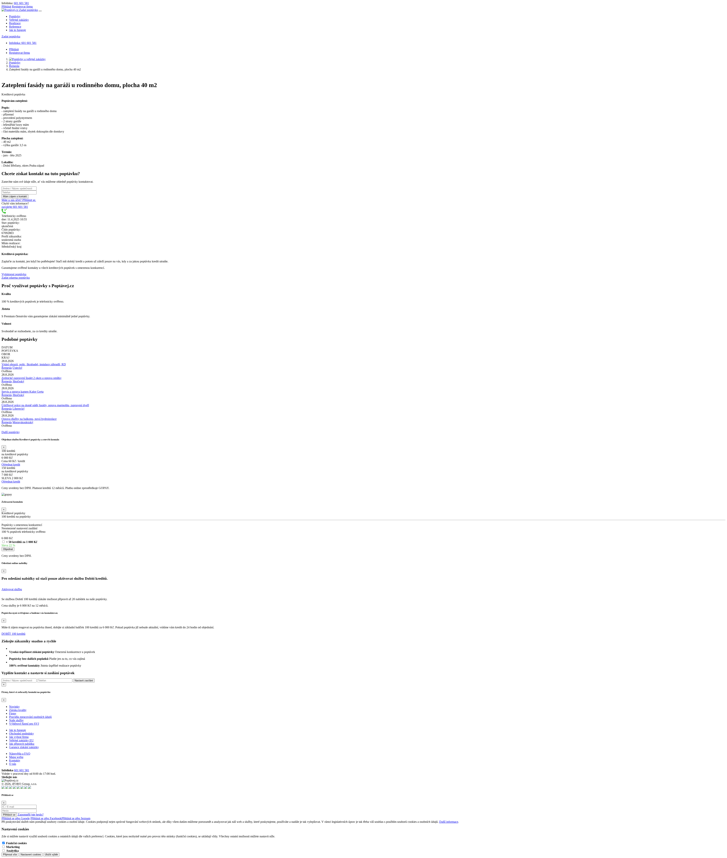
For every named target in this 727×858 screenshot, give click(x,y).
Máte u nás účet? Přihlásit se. (19, 200)
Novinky (14, 706)
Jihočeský (18, 381)
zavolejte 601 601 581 (15, 206)
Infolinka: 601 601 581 (23, 42)
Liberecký (18, 408)
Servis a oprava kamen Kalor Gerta (23, 391)
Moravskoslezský (22, 422)
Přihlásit (6, 6)
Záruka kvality (18, 710)
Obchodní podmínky (21, 733)
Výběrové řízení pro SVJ (24, 723)
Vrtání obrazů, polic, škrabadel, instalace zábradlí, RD (34, 364)
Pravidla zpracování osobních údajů (30, 716)
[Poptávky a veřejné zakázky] (27, 59)
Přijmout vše (10, 854)
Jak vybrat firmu (19, 737)
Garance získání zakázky (24, 747)
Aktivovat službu (12, 589)
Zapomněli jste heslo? (31, 814)
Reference (15, 26)
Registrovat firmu (22, 6)
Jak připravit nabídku (21, 743)
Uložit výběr (51, 854)
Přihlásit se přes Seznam (76, 818)
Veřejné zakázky (19, 19)
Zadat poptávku (28, 10)
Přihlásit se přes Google (16, 818)
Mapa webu (16, 757)
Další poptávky (11, 432)
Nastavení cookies (31, 854)
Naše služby (16, 720)
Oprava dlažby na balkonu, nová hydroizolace (29, 418)
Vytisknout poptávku (14, 274)
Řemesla (14, 66)
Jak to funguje (17, 30)
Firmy (12, 713)
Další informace (448, 821)
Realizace (15, 23)
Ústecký (17, 367)
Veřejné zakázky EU (21, 740)
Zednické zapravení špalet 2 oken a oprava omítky (32, 378)
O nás (12, 763)
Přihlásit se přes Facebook (46, 818)
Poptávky (14, 16)
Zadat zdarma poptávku (16, 277)
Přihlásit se (9, 814)
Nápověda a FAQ (19, 753)
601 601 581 (21, 3)
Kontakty (14, 760)
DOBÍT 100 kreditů (13, 633)
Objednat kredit (11, 464)
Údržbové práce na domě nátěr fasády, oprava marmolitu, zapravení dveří (45, 405)
